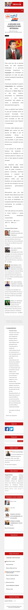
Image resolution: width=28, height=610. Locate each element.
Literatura (20, 486)
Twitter (8, 222)
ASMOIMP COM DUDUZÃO (13, 557)
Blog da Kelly (9, 564)
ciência (6, 488)
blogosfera (11, 488)
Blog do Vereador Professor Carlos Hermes (13, 572)
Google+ (14, 222)
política (15, 477)
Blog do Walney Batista (12, 575)
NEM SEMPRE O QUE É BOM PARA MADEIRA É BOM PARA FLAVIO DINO (16, 267)
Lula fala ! (12, 507)
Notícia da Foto (10, 582)
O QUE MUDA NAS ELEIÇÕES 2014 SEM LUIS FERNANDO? (17, 233)
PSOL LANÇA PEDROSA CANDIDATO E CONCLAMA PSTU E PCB (16, 250)
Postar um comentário (11, 415)
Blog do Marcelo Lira (11, 568)
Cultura (21, 475)
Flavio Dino (15, 32)
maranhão (8, 477)
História (14, 482)
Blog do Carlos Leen (17, 606)
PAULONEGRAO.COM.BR (12, 585)
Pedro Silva (17, 607)
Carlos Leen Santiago (17, 451)
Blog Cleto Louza (10, 561)
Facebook (17, 220)
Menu (7, 10)
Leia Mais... (7, 245)
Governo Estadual (13, 486)
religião (20, 32)
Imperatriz (9, 475)
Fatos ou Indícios (10, 578)
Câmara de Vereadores (11, 484)
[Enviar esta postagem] (6, 225)
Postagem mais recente (12, 320)
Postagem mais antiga (16, 322)
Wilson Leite (9, 589)
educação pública (17, 479)
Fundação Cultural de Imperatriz (14, 481)
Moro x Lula (13, 501)
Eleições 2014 (10, 32)
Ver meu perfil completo (11, 464)
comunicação (20, 482)
